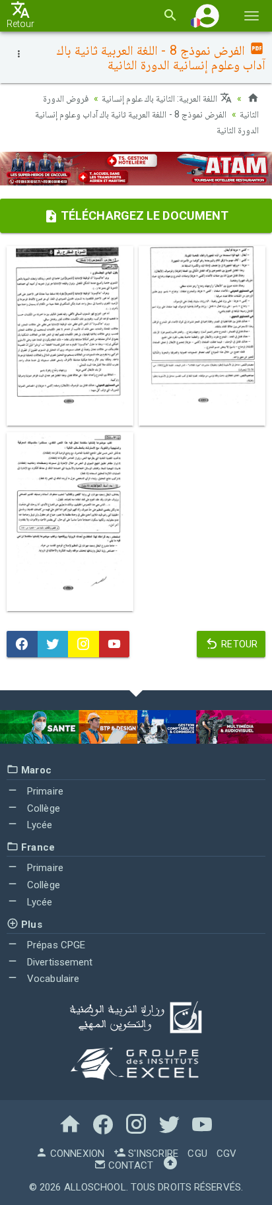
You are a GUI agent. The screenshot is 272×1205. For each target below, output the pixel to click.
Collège (42, 808)
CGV (226, 1153)
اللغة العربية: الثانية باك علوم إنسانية (161, 98)
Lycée (38, 825)
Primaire (43, 791)
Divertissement (58, 962)
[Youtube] (114, 644)
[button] (207, 15)
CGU (197, 1153)
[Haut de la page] (170, 1165)
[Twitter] (53, 644)
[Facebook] (22, 644)
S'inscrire (151, 1153)
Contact (129, 1165)
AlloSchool (95, 1187)
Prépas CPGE (54, 945)
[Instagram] (83, 644)
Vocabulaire (51, 979)
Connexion (76, 1153)
